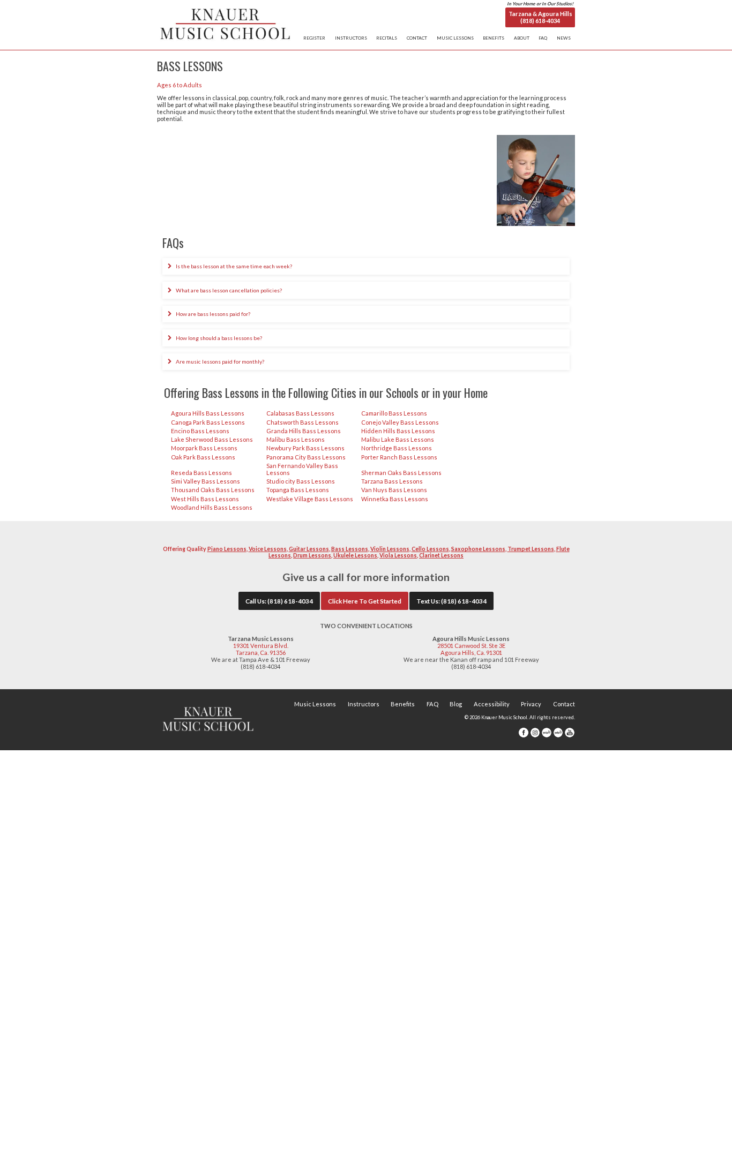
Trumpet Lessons (530, 549)
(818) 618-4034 (290, 601)
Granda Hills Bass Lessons (303, 430)
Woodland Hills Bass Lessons (211, 507)
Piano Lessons (227, 549)
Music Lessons (315, 703)
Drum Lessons (312, 555)
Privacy (531, 703)
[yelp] (546, 735)
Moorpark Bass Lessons (204, 447)
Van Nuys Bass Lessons (394, 489)
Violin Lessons (389, 549)
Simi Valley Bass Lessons (205, 481)
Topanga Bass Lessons (297, 489)
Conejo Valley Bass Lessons (400, 422)
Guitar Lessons (309, 549)
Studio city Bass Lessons (300, 481)
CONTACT (417, 38)
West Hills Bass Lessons (205, 498)
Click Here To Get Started (364, 601)
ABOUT (521, 38)
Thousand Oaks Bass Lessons (213, 489)
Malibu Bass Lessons (295, 439)
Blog (456, 703)
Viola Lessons (398, 555)
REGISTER (314, 38)
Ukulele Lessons (355, 555)
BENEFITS (493, 38)
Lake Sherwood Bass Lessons (212, 439)
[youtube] (569, 735)
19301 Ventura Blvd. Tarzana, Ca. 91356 (260, 649)
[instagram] (535, 735)
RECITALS (386, 38)
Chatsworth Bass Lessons (302, 422)
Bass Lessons (349, 549)
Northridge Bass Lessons (396, 447)
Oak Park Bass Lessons (203, 457)
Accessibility (492, 703)
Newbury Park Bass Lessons (305, 447)
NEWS (564, 38)
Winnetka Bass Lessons (394, 498)
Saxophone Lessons (478, 549)
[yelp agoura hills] (558, 735)
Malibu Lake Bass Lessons (397, 439)
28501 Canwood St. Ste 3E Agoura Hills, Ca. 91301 (471, 649)
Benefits (403, 703)
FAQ (543, 38)
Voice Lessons (268, 549)
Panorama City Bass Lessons (306, 457)
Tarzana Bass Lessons (392, 481)
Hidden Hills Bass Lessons (398, 430)
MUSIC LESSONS (455, 38)
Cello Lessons (430, 549)
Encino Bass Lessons (200, 430)
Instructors (363, 703)
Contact (564, 703)
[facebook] (523, 735)
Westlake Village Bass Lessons (309, 498)
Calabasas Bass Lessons (300, 413)
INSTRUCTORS (351, 38)
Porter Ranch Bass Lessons (399, 457)
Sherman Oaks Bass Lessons (401, 472)
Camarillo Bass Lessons (394, 413)
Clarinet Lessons (441, 555)
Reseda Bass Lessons (201, 472)
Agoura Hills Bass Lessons (207, 413)
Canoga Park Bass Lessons (208, 422)
